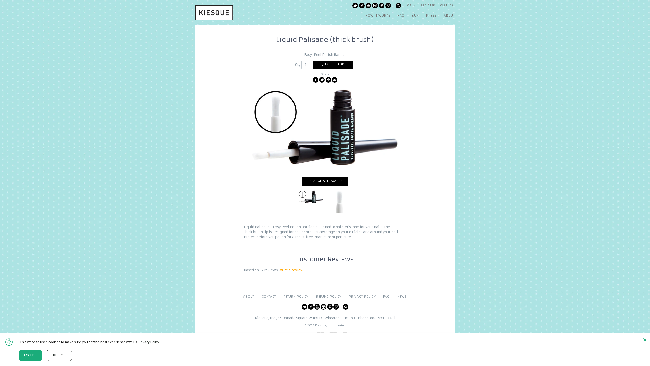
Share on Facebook (315, 80)
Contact (269, 296)
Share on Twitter (322, 80)
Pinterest (381, 5)
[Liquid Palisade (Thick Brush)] (325, 130)
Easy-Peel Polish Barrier (325, 55)
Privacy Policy (362, 296)
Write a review (291, 270)
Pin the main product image (328, 80)
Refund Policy (329, 296)
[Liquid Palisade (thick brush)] (339, 201)
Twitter (355, 5)
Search (398, 5)
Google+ (388, 5)
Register (428, 5)
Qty (298, 65)
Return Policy (295, 296)
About (248, 296)
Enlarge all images (325, 181)
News (402, 296)
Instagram (375, 5)
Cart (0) (446, 5)
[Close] (644, 340)
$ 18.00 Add (333, 64)
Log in (410, 5)
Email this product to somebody (334, 80)
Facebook (362, 5)
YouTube (368, 5)
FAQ (386, 296)
